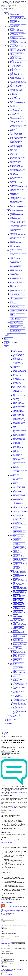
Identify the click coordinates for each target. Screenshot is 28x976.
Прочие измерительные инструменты (16, 183)
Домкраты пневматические (16, 58)
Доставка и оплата (8, 337)
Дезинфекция (13, 315)
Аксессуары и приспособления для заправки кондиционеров (18, 317)
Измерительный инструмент (17, 275)
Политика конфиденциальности (9, 910)
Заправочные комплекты (16, 139)
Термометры (13, 190)
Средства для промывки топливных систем (16, 288)
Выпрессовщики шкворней (17, 210)
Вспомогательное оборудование (18, 18)
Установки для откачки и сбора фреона (19, 692)
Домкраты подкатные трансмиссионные (15, 72)
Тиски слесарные (14, 154)
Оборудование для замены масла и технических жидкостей (18, 126)
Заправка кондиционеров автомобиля (16, 293)
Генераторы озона (14, 162)
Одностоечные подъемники (17, 78)
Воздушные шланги (15, 98)
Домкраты (12, 101)
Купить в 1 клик (15, 751)
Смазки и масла (14, 286)
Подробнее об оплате (6, 869)
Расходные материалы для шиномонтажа (16, 92)
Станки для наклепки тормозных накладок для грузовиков (18, 248)
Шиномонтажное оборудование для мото (18, 618)
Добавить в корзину (5, 751)
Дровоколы (12, 61)
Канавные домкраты (15, 77)
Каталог (6, 12)
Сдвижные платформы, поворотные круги (16, 261)
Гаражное (9, 123)
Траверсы (12, 54)
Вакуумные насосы (14, 306)
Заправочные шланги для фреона (18, 297)
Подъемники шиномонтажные (17, 102)
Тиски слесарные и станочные (17, 169)
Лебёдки (12, 70)
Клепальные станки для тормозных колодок (16, 142)
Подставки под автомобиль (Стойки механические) (17, 75)
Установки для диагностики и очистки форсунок (17, 199)
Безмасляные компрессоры (16, 325)
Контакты (6, 341)
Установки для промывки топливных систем (16, 201)
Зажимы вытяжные (14, 34)
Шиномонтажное (11, 88)
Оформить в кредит (6, 753)
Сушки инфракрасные (15, 17)
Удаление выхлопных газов (17, 155)
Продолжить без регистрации (18, 943)
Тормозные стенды (14, 195)
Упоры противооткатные (16, 242)
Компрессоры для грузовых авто (18, 219)
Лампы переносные (15, 143)
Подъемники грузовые (15, 86)
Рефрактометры (14, 185)
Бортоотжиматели (14, 113)
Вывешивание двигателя (16, 138)
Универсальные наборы (16, 270)
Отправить (3, 928)
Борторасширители (14, 104)
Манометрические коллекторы (17, 305)
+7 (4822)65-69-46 (11, 807)
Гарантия (6, 339)
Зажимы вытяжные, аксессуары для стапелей (19, 384)
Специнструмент (14, 273)
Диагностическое (11, 175)
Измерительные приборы (16, 298)
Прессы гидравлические (16, 134)
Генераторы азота (14, 106)
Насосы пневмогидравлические (18, 81)
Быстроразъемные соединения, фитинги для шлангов (17, 329)
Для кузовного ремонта (13, 26)
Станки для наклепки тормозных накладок (18, 598)
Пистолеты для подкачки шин (17, 111)
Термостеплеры (13, 41)
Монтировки (13, 37)
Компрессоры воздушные (13, 322)
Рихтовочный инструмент (16, 36)
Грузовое (9, 209)
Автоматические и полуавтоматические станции (17, 295)
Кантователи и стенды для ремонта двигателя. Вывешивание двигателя (18, 172)
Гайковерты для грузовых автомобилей (16, 212)
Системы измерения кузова (17, 32)
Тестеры (12, 191)
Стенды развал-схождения (13, 255)
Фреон (11, 301)
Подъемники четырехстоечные (17, 49)
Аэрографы (12, 22)
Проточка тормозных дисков (17, 151)
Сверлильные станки (15, 165)
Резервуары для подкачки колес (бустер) (19, 458)
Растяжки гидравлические (16, 30)
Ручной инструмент (15, 246)
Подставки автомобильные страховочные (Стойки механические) (16, 148)
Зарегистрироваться (6, 943)
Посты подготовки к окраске (17, 16)
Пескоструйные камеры (16, 145)
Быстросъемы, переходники (17, 319)
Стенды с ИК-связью (15, 258)
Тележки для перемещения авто (18, 33)
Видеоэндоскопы (14, 178)
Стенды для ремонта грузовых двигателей (18, 601)
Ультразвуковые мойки (15, 197)
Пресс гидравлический (15, 65)
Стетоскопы (13, 207)
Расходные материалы (15, 174)
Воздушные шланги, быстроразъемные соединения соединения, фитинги (17, 160)
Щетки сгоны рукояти (15, 291)
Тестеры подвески (14, 193)
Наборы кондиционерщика (16, 321)
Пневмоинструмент (15, 274)
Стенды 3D (12, 257)
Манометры (13, 181)
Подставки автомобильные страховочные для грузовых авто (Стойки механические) (18, 225)
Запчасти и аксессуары (15, 265)
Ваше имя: (3, 960)
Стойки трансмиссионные (16, 133)
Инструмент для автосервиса (14, 266)
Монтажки (12, 114)
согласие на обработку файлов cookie (12, 970)
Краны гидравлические (16, 62)
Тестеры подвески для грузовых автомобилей (18, 604)
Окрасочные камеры (15, 14)
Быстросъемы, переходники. (17, 307)
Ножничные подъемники (16, 52)
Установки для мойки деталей (17, 157)
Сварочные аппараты (15, 29)
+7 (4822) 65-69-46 (5, 6)
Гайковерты (13, 100)
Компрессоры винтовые (16, 326)
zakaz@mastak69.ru (5, 4)
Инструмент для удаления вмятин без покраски (19, 380)
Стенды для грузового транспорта (18, 263)
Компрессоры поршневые (16, 323)
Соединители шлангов (6, 757)
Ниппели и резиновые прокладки (18, 309)
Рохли (11, 80)
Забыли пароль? (5, 938)
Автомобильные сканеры (16, 177)
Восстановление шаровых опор (18, 135)
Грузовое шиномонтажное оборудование (16, 215)
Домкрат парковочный (15, 68)
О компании (7, 335)
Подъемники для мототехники (17, 53)
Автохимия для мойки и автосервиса (16, 281)
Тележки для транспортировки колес (19, 468)
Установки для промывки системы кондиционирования (18, 311)
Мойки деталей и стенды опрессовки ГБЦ (16, 716)
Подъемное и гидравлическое (14, 45)
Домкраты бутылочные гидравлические (15, 56)
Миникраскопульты (15, 21)
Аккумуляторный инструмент (17, 279)
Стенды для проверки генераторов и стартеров (19, 546)
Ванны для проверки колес (16, 110)
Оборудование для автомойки (17, 290)
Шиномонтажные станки (16, 89)
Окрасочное (10, 13)
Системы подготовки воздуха (17, 327)
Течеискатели (13, 303)
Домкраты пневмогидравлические (18, 60)
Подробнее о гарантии (6, 902)
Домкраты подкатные (15, 69)
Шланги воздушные (15, 331)
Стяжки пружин (14, 153)
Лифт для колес (13, 84)
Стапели (12, 28)
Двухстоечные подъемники (17, 85)
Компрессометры (14, 179)
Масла (11, 302)
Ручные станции (14, 299)
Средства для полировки (16, 285)
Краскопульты (13, 20)
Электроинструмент (15, 277)
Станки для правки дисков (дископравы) (16, 122)
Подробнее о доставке (6, 842)
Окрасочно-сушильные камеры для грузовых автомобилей (17, 221)
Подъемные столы (14, 64)
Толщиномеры (13, 194)
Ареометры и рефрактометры (17, 206)
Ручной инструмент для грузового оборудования (19, 596)
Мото (8, 250)
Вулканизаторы (13, 94)
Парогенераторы (14, 163)
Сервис (5, 338)
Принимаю (3, 972)
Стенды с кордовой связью (16, 259)
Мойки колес (13, 105)
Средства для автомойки (16, 282)
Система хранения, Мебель (16, 278)
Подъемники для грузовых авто (18, 50)
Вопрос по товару (15, 753)
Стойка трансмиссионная (16, 66)
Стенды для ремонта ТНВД (17, 189)
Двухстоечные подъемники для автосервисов (20, 388)
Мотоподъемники (14, 251)
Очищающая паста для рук (16, 283)
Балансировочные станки (16, 90)
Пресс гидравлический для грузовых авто (16, 229)
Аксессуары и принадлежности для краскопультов (18, 24)
